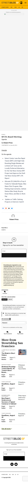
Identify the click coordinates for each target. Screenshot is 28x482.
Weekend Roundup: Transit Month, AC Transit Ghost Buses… (9, 369)
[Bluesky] (16, 464)
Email (4, 251)
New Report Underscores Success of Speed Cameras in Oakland (9, 401)
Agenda (4, 150)
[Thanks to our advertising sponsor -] (14, 71)
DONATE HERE (5, 7)
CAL (11, 7)
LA (19, 7)
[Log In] (21, 2)
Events (3, 134)
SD (22, 7)
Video (3, 351)
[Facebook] (12, 464)
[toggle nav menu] (25, 3)
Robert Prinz (8, 143)
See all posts (6, 429)
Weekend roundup (6, 364)
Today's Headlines (6, 381)
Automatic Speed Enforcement (6, 396)
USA (15, 7)
